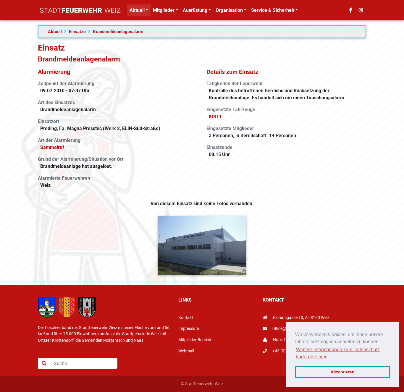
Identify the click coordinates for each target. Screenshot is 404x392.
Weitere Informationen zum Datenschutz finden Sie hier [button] (338, 353)
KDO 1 (215, 116)
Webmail (186, 351)
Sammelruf (52, 147)
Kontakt (185, 317)
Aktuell (55, 31)
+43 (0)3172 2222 (289, 351)
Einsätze (77, 31)
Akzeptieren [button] (343, 372)
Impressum (188, 328)
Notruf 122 (282, 339)
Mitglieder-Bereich (194, 339)
